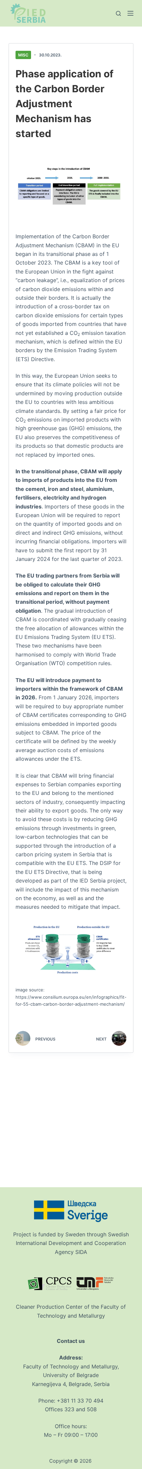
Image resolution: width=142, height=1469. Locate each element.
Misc (23, 54)
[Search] (118, 13)
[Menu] (130, 13)
